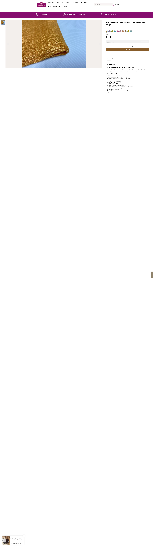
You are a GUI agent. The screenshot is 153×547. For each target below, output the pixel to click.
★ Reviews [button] (152, 274)
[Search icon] (112, 4)
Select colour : (110, 28)
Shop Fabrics (51, 2)
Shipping (112, 27)
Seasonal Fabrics (57, 6)
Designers (75, 2)
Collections (67, 2)
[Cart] (118, 4)
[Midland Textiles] (41, 4)
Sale (49, 6)
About (66, 6)
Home (35, 10)
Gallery (109, 58)
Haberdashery (84, 2)
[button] (35, 4)
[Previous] (8, 44)
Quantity (107, 34)
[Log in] (115, 4)
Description (114, 58)
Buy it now (127, 53)
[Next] (100, 44)
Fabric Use (60, 2)
